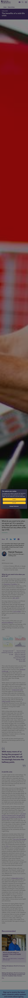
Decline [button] (14, 502)
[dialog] (14, 499)
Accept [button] (14, 499)
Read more (22, 496)
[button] (14, 506)
